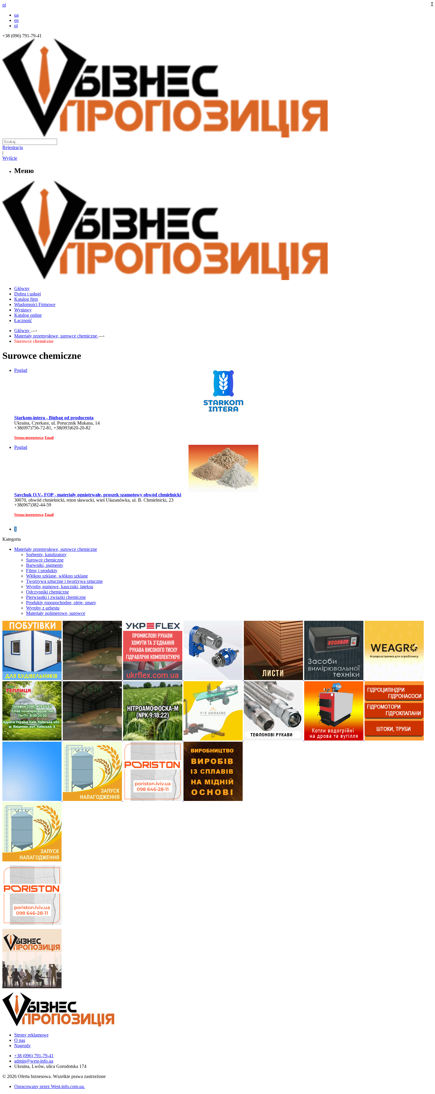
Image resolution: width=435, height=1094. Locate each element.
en (16, 20)
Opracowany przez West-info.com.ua (49, 1086)
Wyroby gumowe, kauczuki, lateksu (59, 586)
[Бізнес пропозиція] (217, 135)
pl (16, 25)
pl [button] (4, 4)
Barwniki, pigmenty (44, 565)
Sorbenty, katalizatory (46, 554)
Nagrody (22, 1045)
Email (49, 438)
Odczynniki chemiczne (47, 591)
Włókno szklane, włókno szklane (57, 575)
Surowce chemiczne (45, 559)
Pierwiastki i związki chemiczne (56, 597)
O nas (19, 1040)
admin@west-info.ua (33, 1060)
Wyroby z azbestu (42, 607)
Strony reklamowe (31, 1034)
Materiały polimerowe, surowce (55, 613)
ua (16, 14)
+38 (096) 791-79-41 (34, 1055)
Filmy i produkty (41, 570)
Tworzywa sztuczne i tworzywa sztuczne (64, 581)
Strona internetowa (29, 438)
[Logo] (76, 1024)
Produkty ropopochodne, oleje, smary (61, 602)
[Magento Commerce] (217, 278)
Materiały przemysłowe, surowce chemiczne (55, 549)
